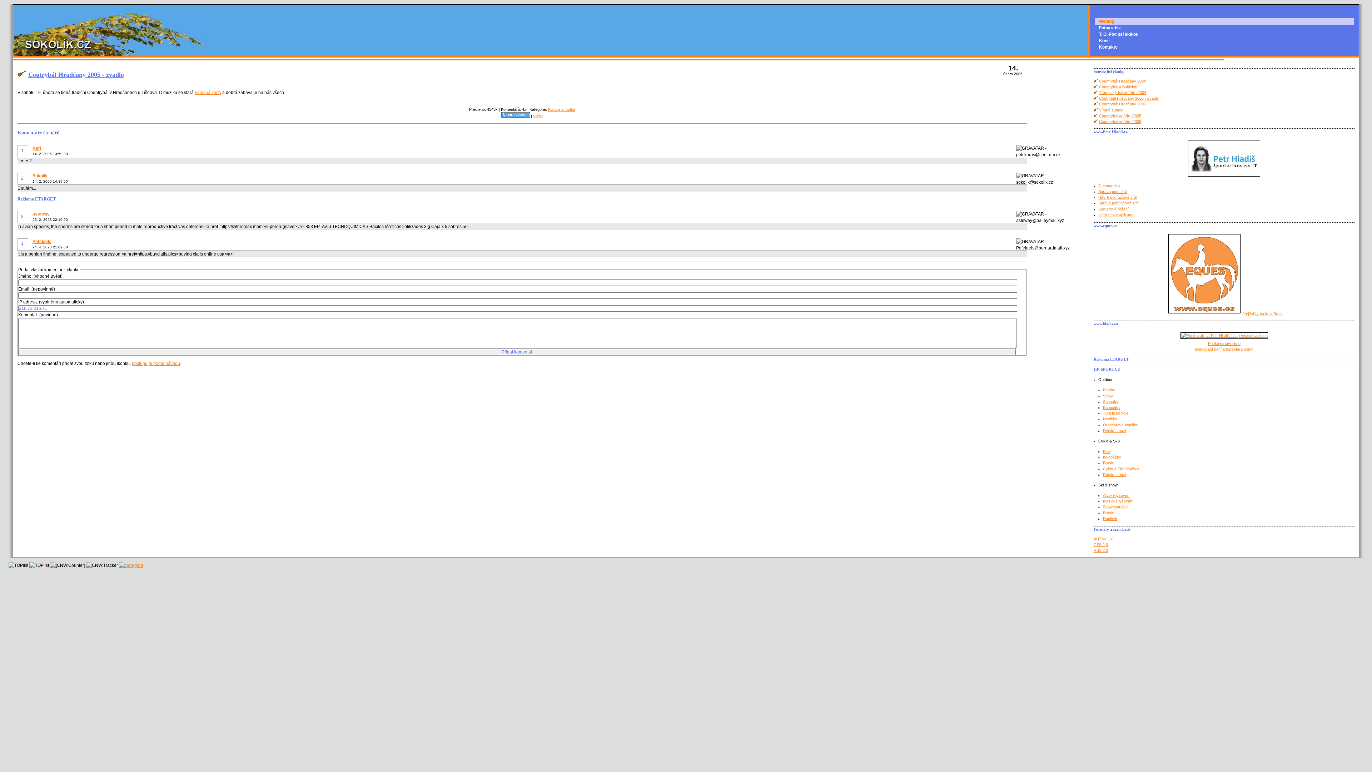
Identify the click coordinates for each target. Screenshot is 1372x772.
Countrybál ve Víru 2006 (1120, 121)
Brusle (1108, 463)
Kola (1106, 451)
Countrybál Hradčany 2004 (1122, 81)
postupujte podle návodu (156, 363)
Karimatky (1111, 407)
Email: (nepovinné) (36, 289)
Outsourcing (1109, 186)
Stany (1108, 396)
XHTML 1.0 (1103, 539)
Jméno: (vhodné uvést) (40, 276)
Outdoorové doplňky (1120, 425)
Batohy (1109, 390)
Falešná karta (208, 92)
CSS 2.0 (1101, 545)
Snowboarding (1115, 507)
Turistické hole (1115, 413)
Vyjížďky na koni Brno (1262, 314)
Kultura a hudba (561, 109)
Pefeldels (42, 241)
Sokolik (40, 175)
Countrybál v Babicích (1118, 87)
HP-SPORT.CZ (1107, 369)
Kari (37, 148)
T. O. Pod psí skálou (1118, 34)
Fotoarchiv (1110, 27)
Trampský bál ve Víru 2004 (1122, 92)
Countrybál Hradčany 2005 (1122, 104)
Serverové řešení (1113, 209)
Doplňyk (1110, 518)
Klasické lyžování (1118, 501)
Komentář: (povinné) (38, 314)
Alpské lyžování (1116, 495)
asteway (41, 214)
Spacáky (1110, 402)
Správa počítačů (1112, 191)
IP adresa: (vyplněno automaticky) (51, 302)
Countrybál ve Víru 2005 (1120, 116)
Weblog (1106, 21)
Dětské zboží (1114, 431)
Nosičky (1110, 419)
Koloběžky (1112, 457)
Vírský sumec (1111, 110)
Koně (1104, 40)
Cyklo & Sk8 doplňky (1121, 469)
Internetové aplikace (1115, 215)
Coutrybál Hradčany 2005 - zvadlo (76, 74)
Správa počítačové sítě (1118, 203)
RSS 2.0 (1101, 550)
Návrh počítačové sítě (1117, 197)
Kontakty (1108, 47)
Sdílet (538, 116)
